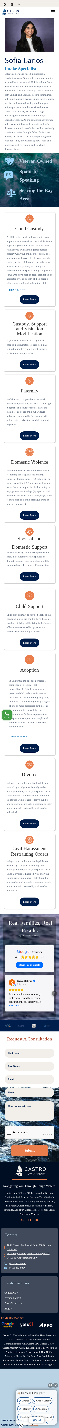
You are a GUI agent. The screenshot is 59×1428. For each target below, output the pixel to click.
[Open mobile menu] (53, 11)
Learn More (29, 299)
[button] (4, 993)
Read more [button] (14, 1005)
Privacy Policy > (13, 1298)
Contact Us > (11, 1292)
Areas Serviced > (13, 1303)
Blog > (8, 1308)
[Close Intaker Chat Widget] (55, 1385)
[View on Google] (12, 982)
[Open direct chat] (50, 1385)
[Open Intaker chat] (21, 1426)
